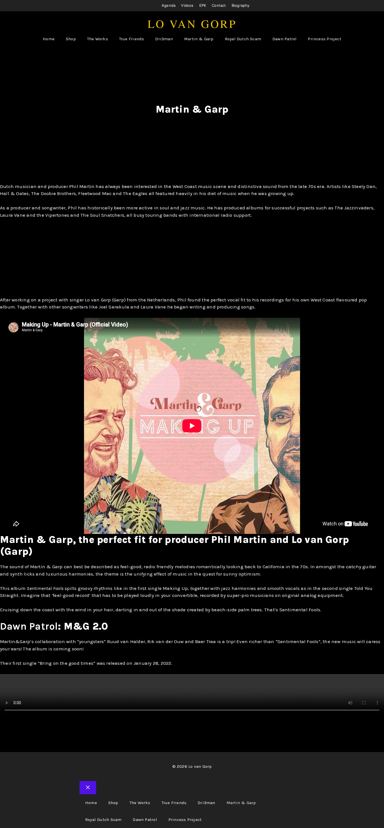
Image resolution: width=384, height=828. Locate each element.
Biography (241, 5)
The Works (97, 38)
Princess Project (324, 38)
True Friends (131, 38)
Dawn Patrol (284, 38)
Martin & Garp (199, 38)
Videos (187, 5)
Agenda (168, 5)
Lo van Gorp (192, 23)
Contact (219, 5)
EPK (202, 5)
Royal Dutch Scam (243, 38)
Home (49, 38)
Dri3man (164, 38)
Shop (71, 38)
